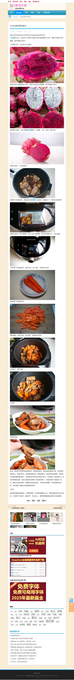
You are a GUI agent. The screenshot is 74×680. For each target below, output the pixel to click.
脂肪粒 (41, 621)
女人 (53, 611)
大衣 (47, 611)
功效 (26, 611)
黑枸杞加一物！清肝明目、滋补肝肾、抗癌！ (23, 641)
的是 (40, 618)
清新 (60, 614)
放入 (38, 614)
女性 (21, 1)
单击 (31, 611)
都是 (29, 624)
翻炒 (31, 621)
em (11, 611)
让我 (17, 624)
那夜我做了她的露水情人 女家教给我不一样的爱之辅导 (26, 647)
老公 (35, 621)
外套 (42, 611)
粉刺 (16, 621)
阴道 (44, 625)
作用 (20, 611)
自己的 (50, 621)
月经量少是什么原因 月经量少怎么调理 (22, 638)
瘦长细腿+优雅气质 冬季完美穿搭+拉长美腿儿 (24, 653)
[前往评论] (71, 605)
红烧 (29, 130)
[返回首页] (71, 600)
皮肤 (45, 618)
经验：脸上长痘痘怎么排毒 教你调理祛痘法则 (24, 644)
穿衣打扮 (15, 17)
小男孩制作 (37, 677)
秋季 (12, 621)
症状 (23, 618)
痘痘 (29, 618)
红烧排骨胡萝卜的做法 (18, 508)
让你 (12, 625)
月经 (43, 614)
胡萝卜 (34, 200)
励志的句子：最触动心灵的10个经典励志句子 (23, 656)
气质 (54, 614)
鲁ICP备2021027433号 (52, 675)
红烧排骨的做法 (57, 508)
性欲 (20, 614)
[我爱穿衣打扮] (17, 3)
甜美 (12, 618)
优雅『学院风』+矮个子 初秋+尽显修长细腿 (23, 650)
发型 (29, 1)
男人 (18, 617)
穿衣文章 (15, 1)
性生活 (26, 614)
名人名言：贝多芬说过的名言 (19, 661)
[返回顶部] (71, 609)
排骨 (12, 37)
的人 (34, 617)
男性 (25, 1)
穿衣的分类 (36, 1)
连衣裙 (22, 624)
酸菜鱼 (35, 625)
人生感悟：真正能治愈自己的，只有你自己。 (23, 659)
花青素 (57, 621)
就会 (16, 614)
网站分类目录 (43, 675)
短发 (50, 618)
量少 (40, 624)
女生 (12, 614)
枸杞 (49, 614)
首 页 (9, 1)
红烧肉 (26, 621)
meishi (12, 31)
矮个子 (56, 617)
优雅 (16, 611)
